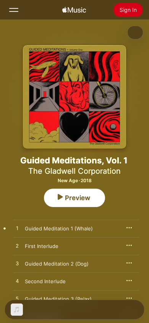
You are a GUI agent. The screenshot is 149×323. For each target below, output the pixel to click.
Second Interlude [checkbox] (45, 281)
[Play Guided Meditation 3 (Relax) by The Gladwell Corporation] (17, 298)
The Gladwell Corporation (74, 171)
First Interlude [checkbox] (41, 246)
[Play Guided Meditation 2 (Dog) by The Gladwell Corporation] (17, 263)
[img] (74, 10)
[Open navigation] (13, 10)
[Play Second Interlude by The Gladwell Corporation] (17, 281)
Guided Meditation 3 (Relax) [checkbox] (58, 299)
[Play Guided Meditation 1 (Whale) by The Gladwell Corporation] (17, 228)
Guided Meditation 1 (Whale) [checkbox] (59, 228)
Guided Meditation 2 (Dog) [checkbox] (57, 264)
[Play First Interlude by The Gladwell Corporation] (17, 246)
